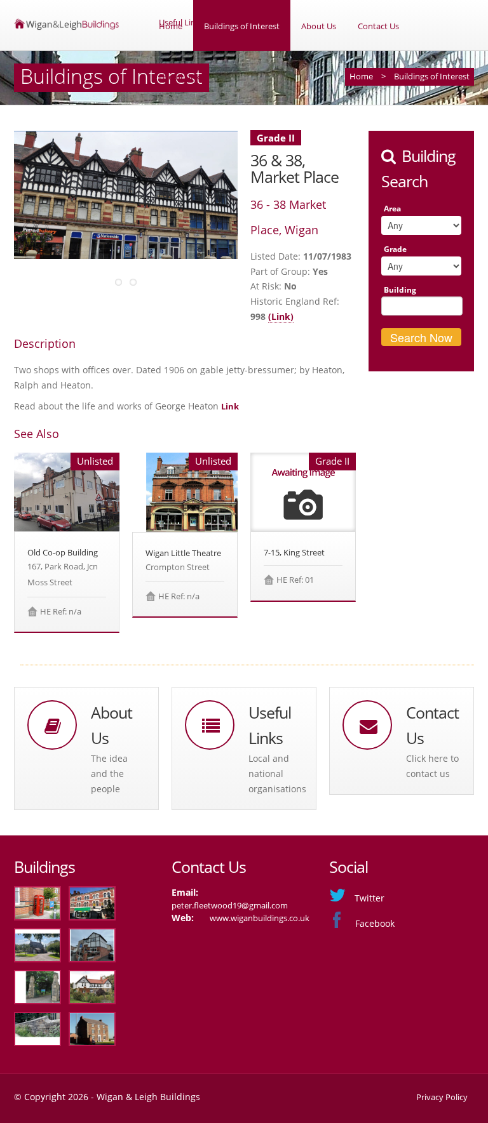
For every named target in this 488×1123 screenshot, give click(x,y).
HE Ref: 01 (295, 579)
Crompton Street (178, 567)
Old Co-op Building (62, 552)
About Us (318, 26)
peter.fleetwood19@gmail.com (230, 905)
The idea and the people (109, 773)
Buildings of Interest (242, 26)
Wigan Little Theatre (183, 553)
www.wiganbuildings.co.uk (259, 918)
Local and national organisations (277, 773)
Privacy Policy (442, 1097)
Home (170, 26)
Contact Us (378, 26)
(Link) (281, 316)
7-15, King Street (294, 552)
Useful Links (181, 77)
